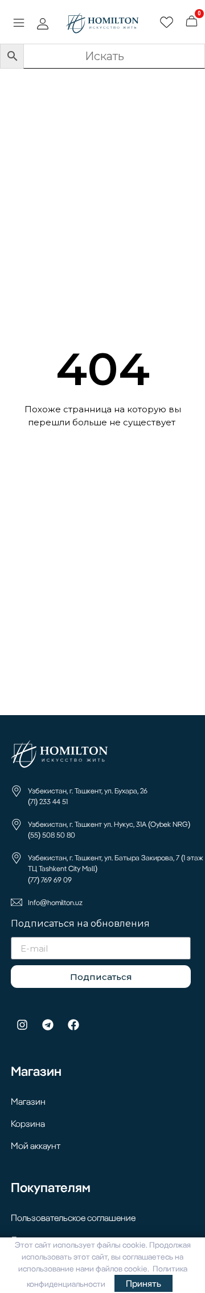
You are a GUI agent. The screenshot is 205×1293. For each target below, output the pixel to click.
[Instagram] (22, 1024)
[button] (18, 24)
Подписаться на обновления (80, 924)
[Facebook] (73, 1024)
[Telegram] (47, 1024)
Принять (143, 1283)
